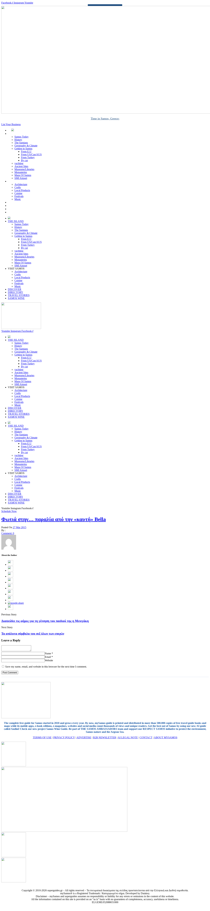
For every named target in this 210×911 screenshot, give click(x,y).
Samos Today (21, 136)
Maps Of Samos (22, 175)
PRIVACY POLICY (64, 737)
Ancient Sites (21, 166)
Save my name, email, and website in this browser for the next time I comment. (46, 666)
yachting (18, 163)
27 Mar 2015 (19, 527)
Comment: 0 (7, 533)
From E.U (26, 151)
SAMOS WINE (20, 212)
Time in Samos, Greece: (105, 118)
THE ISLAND (19, 133)
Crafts (17, 187)
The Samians (21, 142)
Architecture (20, 184)
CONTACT (146, 737)
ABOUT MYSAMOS (165, 737)
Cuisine (18, 193)
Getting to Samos (23, 148)
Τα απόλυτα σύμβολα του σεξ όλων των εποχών (32, 633)
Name (48, 653)
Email (48, 657)
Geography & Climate (25, 145)
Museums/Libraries (24, 169)
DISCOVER (18, 202)
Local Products (22, 190)
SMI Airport (20, 178)
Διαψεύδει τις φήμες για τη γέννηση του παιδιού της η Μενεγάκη (45, 621)
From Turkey (28, 157)
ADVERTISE (83, 737)
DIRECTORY (19, 205)
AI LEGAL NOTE (128, 737)
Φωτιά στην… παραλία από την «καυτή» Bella (53, 519)
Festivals (18, 196)
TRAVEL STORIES (22, 208)
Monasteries (20, 172)
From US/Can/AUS (31, 154)
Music (17, 199)
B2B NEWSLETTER (104, 737)
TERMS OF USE (42, 737)
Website (49, 660)
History (18, 139)
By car (24, 160)
